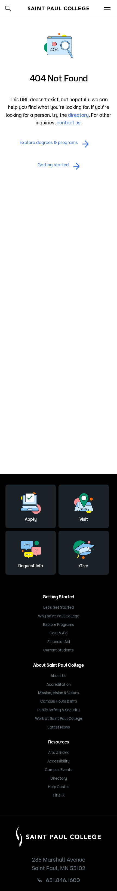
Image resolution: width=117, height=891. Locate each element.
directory (78, 115)
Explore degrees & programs (49, 142)
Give (83, 565)
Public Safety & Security (58, 710)
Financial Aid (58, 641)
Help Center (58, 787)
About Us (58, 675)
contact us (69, 122)
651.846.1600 (63, 880)
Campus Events (58, 769)
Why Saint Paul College (58, 616)
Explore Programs (58, 624)
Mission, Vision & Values (58, 693)
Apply (30, 519)
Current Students (58, 650)
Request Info (30, 565)
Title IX (59, 795)
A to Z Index (58, 752)
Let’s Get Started (58, 607)
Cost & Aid (58, 633)
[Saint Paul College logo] (58, 8)
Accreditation (59, 684)
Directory (58, 778)
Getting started (53, 164)
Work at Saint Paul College (58, 718)
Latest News (58, 727)
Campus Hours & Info (58, 701)
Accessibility (58, 761)
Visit (83, 519)
